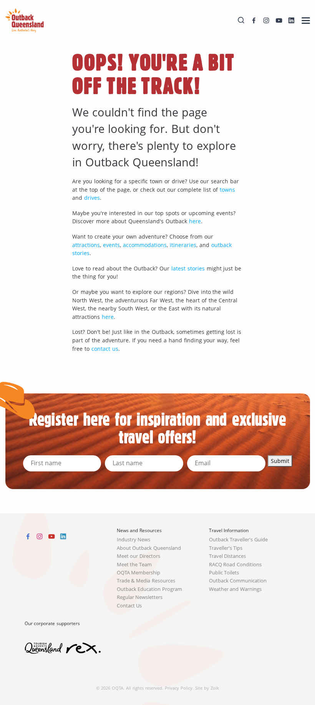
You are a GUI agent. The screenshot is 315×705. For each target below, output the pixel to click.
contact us (104, 348)
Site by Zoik (207, 688)
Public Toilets (224, 572)
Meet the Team (134, 564)
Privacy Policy (178, 688)
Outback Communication (238, 580)
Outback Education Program (149, 589)
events (111, 245)
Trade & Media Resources (146, 580)
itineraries (183, 245)
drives (92, 197)
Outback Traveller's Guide (238, 539)
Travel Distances (227, 556)
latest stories (188, 268)
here (195, 221)
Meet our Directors (139, 556)
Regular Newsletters (140, 597)
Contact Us (129, 605)
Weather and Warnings (235, 589)
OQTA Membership (139, 572)
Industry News (134, 539)
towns (227, 189)
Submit (280, 460)
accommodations (145, 245)
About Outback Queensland (149, 548)
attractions (86, 245)
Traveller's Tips (226, 548)
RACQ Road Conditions (235, 564)
